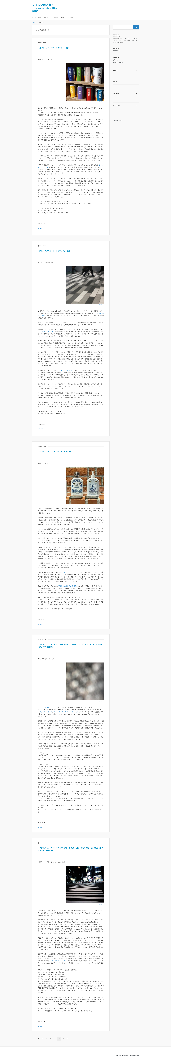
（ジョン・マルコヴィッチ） (65, 370)
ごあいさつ (70, 17)
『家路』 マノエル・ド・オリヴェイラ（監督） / (55, 251)
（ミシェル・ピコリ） (46, 331)
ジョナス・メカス (43, 707)
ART (51, 17)
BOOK (40, 17)
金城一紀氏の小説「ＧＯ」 (59, 960)
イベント (117, 42)
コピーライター (129, 38)
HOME (34, 17)
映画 (133, 40)
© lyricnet (101, 101)
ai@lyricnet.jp (116, 50)
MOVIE (46, 17)
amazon (40, 228)
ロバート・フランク (71, 712)
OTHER (63, 17)
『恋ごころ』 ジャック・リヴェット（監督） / (54, 48)
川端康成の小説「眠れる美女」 (68, 586)
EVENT (56, 17)
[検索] (136, 27)
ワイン (66, 572)
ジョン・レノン (59, 712)
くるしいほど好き (44, 7)
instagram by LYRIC (118, 62)
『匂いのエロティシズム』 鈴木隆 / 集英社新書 (55, 451)
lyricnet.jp (115, 60)
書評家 (135, 38)
